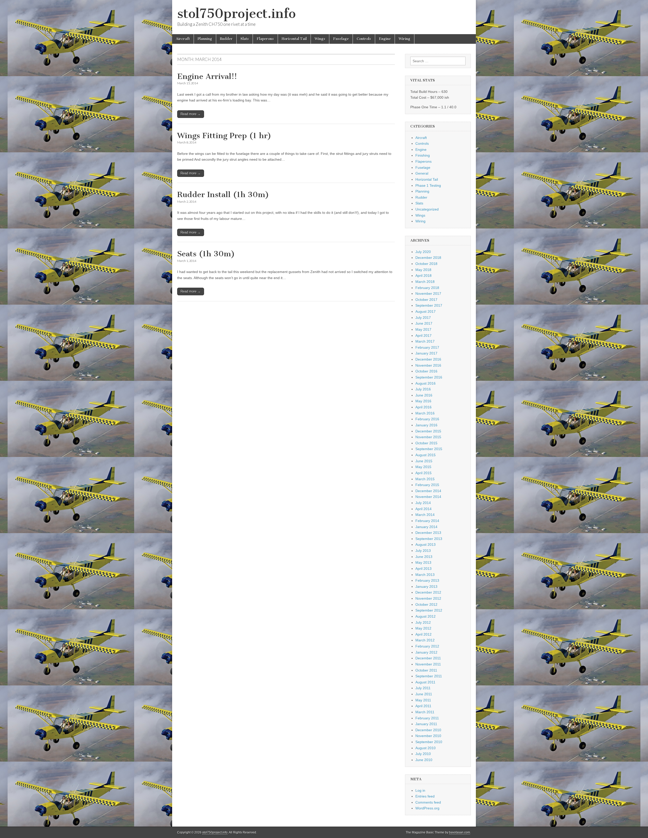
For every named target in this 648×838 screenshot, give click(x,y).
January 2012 (426, 652)
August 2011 (425, 682)
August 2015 (425, 455)
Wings (320, 39)
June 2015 (423, 461)
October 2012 (426, 604)
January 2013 (426, 586)
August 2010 (425, 748)
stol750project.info (236, 13)
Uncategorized (427, 209)
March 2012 (425, 640)
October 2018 (426, 264)
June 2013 (423, 557)
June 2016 (423, 395)
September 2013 (428, 539)
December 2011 (428, 658)
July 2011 (423, 688)
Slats (244, 39)
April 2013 (423, 569)
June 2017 (423, 323)
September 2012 (428, 610)
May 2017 (423, 329)
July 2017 (423, 318)
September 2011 (428, 676)
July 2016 (423, 389)
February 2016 (427, 419)
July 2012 (423, 622)
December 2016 (428, 359)
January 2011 (426, 724)
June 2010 (423, 760)
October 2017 (426, 300)
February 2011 (427, 718)
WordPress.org (427, 808)
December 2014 (428, 491)
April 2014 (423, 509)
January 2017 (426, 353)
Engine (385, 39)
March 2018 (425, 282)
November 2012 (428, 598)
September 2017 (428, 305)
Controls (364, 39)
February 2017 (427, 347)
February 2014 (427, 521)
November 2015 (428, 437)
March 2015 (425, 479)
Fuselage (341, 39)
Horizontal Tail (294, 39)
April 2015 (423, 473)
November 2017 (428, 293)
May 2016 (423, 401)
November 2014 (428, 497)
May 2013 (423, 562)
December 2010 (428, 730)
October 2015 (426, 443)
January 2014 (426, 527)
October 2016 (426, 371)
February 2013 (427, 580)
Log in (420, 790)
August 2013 (425, 544)
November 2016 (428, 365)
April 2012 (423, 634)
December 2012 (428, 592)
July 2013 (423, 551)
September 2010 (428, 742)
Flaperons (265, 39)
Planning (205, 39)
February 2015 (427, 485)
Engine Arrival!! (207, 76)
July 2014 (423, 503)
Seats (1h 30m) (206, 253)
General (421, 173)
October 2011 (426, 670)
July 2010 (423, 754)
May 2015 (423, 467)
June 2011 (423, 694)
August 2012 (425, 616)
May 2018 (423, 270)
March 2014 (425, 515)
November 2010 (428, 736)
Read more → (190, 114)
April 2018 (423, 276)
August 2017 (425, 311)
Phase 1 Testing (428, 185)
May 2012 (423, 628)
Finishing (422, 155)
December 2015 (428, 431)
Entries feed (425, 796)
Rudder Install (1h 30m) (223, 194)
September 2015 (428, 449)
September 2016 (428, 377)
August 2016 (425, 383)
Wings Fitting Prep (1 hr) (224, 135)
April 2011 (423, 706)
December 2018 (428, 258)
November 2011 (428, 664)
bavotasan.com (459, 832)
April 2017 (423, 335)
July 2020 (423, 252)
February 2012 (427, 646)
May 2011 (423, 700)
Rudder (226, 39)
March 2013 (425, 575)
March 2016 (425, 413)
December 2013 (428, 533)
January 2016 (426, 425)
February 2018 (427, 288)
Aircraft (183, 39)
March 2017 (425, 341)
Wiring (404, 39)
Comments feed (428, 802)
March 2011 (424, 712)
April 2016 (423, 407)
